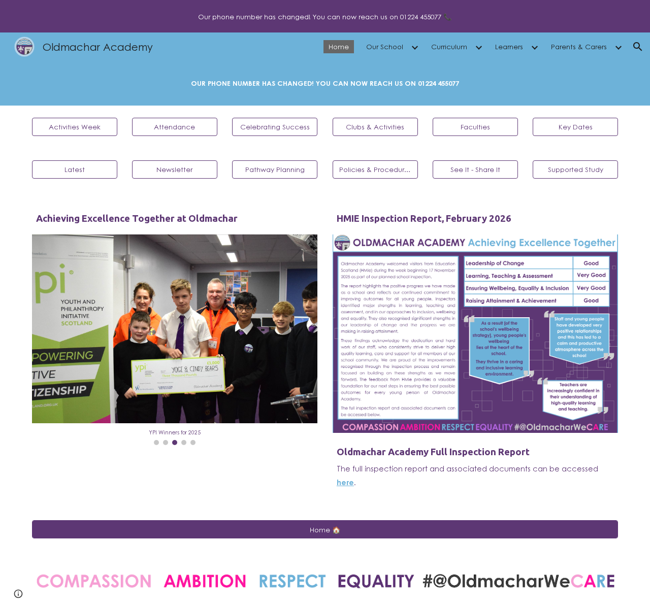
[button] (638, 47)
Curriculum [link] (449, 46)
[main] (325, 83)
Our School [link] (384, 46)
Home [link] (339, 46)
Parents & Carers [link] (579, 46)
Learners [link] (509, 46)
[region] (325, 16)
